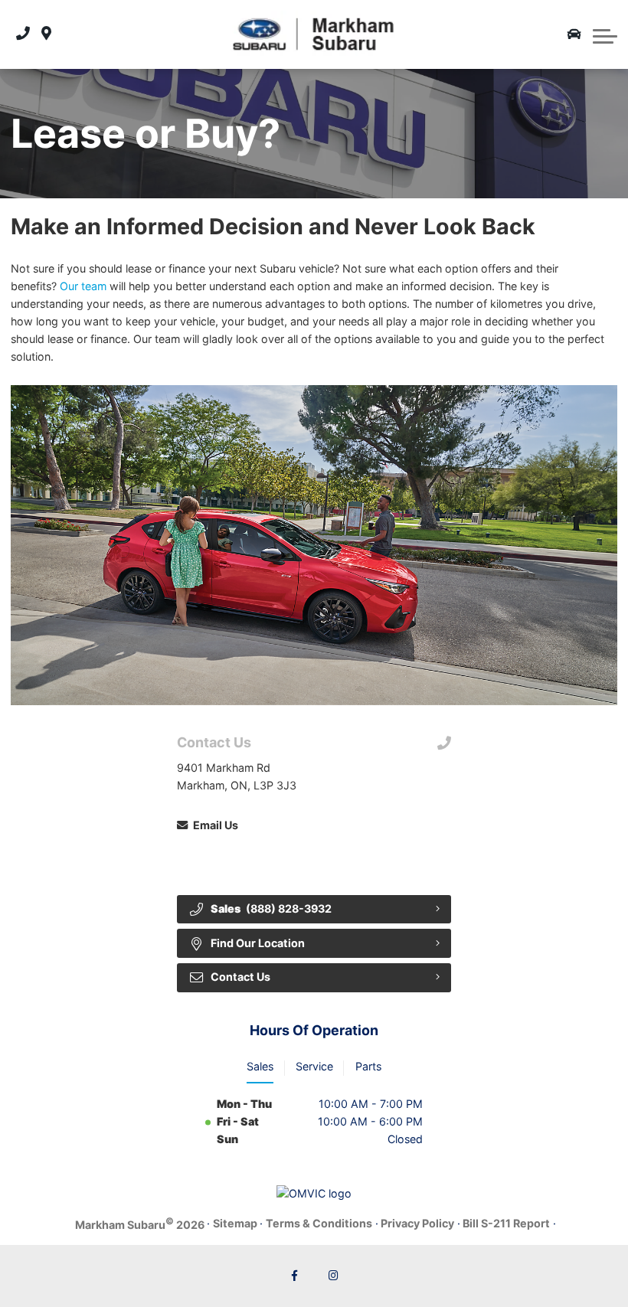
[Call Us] (23, 34)
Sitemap (235, 1223)
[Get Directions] (46, 34)
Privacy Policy (417, 1223)
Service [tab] (314, 1066)
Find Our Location (258, 942)
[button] (605, 34)
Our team (83, 285)
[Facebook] (294, 1276)
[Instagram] (334, 1276)
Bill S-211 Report (506, 1223)
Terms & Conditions (319, 1223)
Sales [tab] (260, 1066)
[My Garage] (574, 34)
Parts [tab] (368, 1066)
